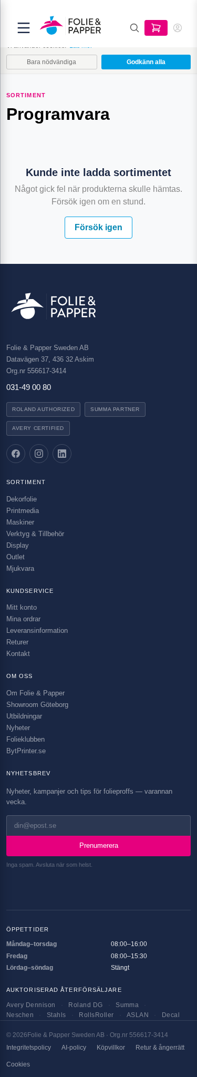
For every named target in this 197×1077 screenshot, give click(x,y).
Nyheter (18, 727)
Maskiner (20, 522)
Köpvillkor (111, 1047)
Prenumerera (98, 845)
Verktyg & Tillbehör (35, 533)
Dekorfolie (21, 499)
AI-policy (73, 1047)
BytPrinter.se (26, 750)
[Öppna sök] (134, 28)
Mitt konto (21, 607)
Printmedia (22, 510)
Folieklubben (25, 739)
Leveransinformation (37, 630)
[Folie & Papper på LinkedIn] (62, 453)
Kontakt (18, 653)
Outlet (15, 556)
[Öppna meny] (24, 28)
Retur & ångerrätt (160, 1047)
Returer (17, 642)
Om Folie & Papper (35, 693)
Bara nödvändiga (51, 62)
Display (17, 545)
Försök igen (98, 227)
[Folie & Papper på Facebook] (15, 453)
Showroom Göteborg (37, 704)
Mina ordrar (23, 619)
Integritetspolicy (28, 1047)
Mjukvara (20, 568)
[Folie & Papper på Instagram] (38, 453)
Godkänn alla (146, 62)
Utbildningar (24, 716)
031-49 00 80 (28, 387)
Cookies (18, 1064)
